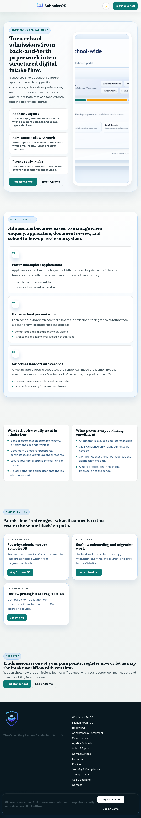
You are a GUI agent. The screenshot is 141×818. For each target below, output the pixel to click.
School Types (80, 748)
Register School (125, 5)
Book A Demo (51, 181)
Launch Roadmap (88, 572)
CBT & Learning (81, 779)
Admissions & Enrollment (87, 733)
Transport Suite (81, 774)
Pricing (76, 764)
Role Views (79, 727)
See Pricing (17, 617)
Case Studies (80, 738)
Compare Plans (81, 753)
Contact (77, 784)
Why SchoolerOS (20, 572)
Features (77, 759)
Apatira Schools (82, 743)
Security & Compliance (86, 769)
